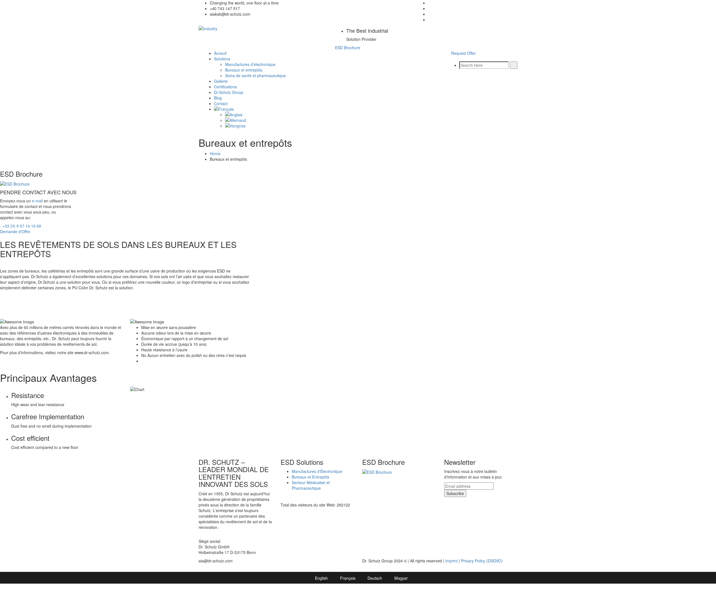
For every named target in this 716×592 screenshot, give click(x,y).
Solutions (222, 58)
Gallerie (221, 81)
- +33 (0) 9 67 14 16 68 (20, 226)
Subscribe (455, 493)
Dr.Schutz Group (228, 92)
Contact (221, 103)
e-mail (37, 200)
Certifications (225, 86)
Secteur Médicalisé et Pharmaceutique (311, 485)
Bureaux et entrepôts (243, 70)
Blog (218, 98)
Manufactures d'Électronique (317, 471)
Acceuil (220, 53)
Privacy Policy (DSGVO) (482, 560)
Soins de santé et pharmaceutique (255, 75)
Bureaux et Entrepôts (310, 477)
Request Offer (463, 53)
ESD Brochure (347, 47)
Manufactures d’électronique (250, 64)
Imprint (451, 560)
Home (215, 153)
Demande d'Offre (15, 231)
